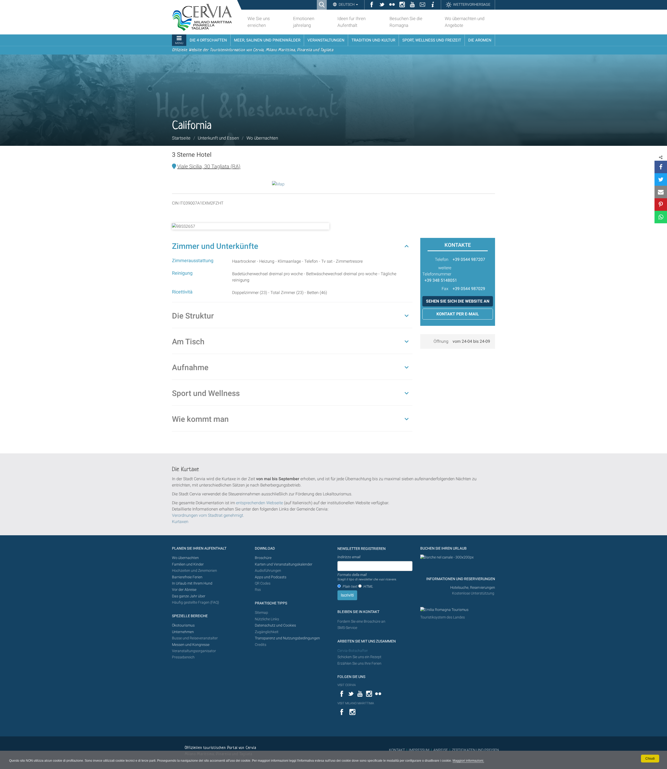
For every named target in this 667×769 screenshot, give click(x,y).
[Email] (660, 192)
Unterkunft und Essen (218, 138)
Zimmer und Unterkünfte (215, 246)
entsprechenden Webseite (259, 502)
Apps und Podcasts (270, 577)
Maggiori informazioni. (468, 760)
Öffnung (441, 341)
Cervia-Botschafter (352, 650)
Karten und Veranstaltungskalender (283, 564)
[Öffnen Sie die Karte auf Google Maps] (278, 183)
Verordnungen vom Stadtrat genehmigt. (208, 515)
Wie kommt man (200, 419)
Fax (445, 288)
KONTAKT (397, 750)
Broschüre (263, 558)
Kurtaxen (180, 521)
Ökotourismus (183, 625)
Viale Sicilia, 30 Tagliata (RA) (208, 166)
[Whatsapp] (660, 217)
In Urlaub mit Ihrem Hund (192, 583)
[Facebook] (660, 167)
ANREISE (440, 750)
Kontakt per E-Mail (457, 313)
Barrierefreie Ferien (187, 577)
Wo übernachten (262, 138)
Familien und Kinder (188, 564)
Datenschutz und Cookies (276, 625)
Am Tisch (188, 341)
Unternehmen (183, 632)
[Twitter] (660, 179)
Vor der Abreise (184, 589)
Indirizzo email (348, 557)
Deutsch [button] (346, 4)
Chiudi (650, 758)
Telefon (441, 259)
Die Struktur (193, 315)
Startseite (181, 138)
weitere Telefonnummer (436, 271)
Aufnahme (190, 367)
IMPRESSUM (419, 750)
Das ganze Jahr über (188, 596)
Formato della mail (367, 577)
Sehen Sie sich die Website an (457, 301)
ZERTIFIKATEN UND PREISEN (475, 750)
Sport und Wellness (206, 393)
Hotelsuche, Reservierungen (472, 587)
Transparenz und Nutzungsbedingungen (287, 638)
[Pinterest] (660, 204)
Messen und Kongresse (190, 644)
